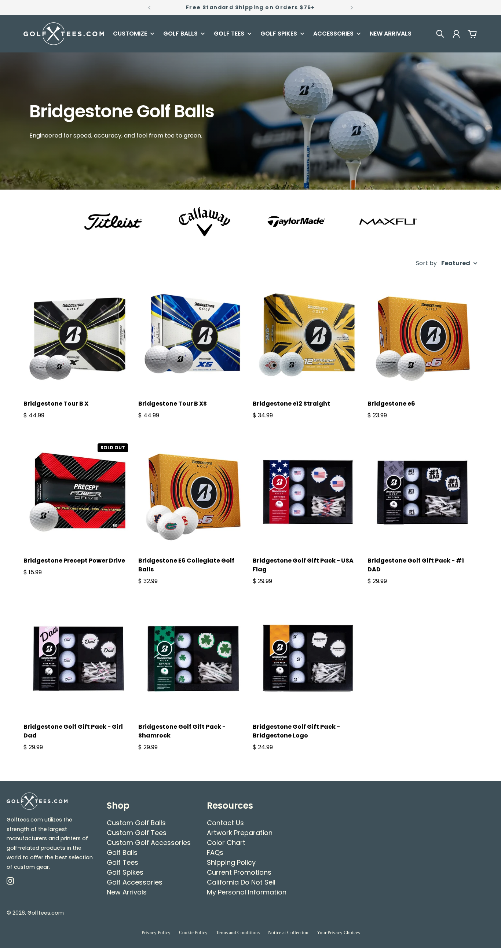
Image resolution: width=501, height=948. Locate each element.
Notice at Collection (288, 932)
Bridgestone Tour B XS (172, 403)
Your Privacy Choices (338, 932)
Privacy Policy (156, 932)
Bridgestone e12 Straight (291, 403)
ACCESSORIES (333, 34)
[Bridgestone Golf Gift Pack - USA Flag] (308, 493)
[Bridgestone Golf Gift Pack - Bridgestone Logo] (308, 658)
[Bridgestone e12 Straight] (308, 335)
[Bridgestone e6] (422, 335)
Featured (455, 263)
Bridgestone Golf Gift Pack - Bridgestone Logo (296, 731)
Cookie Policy (193, 932)
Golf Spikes (125, 872)
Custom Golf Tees (137, 832)
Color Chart (226, 842)
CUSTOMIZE (130, 34)
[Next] (352, 7)
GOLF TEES (229, 34)
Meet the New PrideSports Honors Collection (251, 7)
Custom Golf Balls (136, 822)
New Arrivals (127, 892)
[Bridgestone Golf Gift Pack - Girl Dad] (78, 658)
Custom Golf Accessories (149, 842)
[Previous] (149, 7)
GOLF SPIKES (278, 34)
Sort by (426, 263)
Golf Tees (122, 862)
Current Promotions (239, 872)
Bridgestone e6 (391, 403)
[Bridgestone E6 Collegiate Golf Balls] (193, 493)
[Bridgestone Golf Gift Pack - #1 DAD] (422, 493)
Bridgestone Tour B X (55, 403)
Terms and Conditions (238, 932)
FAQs (215, 852)
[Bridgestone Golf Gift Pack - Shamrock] (193, 658)
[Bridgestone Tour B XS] (193, 335)
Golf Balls (122, 852)
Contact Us (225, 822)
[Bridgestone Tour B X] (78, 335)
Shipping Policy (231, 862)
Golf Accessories (134, 882)
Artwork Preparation (240, 832)
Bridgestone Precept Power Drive (74, 560)
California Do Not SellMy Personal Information (246, 887)
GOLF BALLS (180, 34)
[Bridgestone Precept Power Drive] (78, 493)
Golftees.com (46, 912)
